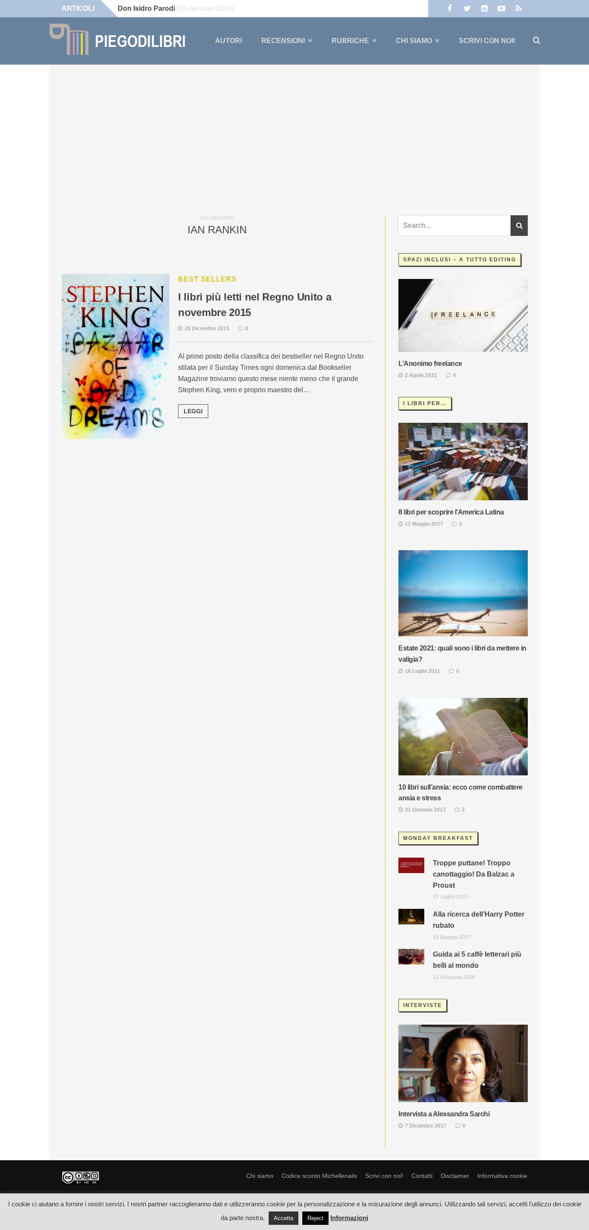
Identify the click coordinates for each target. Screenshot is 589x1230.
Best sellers (207, 279)
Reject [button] (315, 1218)
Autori (228, 40)
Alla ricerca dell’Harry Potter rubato (478, 920)
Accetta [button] (283, 1218)
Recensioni (283, 40)
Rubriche (350, 40)
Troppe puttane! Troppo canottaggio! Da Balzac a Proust (473, 874)
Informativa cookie (502, 1175)
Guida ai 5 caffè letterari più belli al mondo (477, 960)
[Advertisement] (294, 137)
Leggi (193, 411)
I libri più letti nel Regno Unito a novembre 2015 (255, 304)
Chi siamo (414, 40)
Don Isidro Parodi (146, 8)
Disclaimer (455, 1175)
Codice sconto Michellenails (319, 1175)
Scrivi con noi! (487, 40)
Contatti (421, 1175)
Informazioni (349, 1217)
